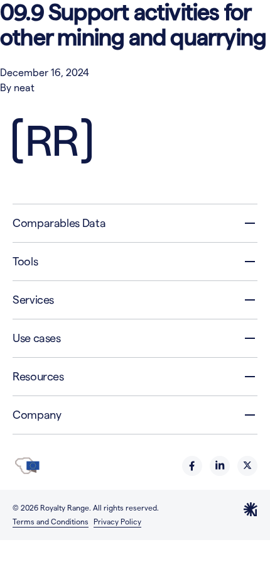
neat (24, 87)
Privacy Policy (117, 521)
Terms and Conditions (51, 521)
